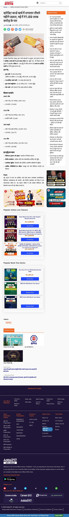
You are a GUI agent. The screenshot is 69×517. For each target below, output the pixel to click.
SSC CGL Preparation (7, 440)
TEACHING (19, 430)
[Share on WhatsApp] (5, 29)
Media (44, 423)
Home (5, 7)
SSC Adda (28, 402)
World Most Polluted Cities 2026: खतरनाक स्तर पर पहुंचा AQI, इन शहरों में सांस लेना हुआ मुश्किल (56, 149)
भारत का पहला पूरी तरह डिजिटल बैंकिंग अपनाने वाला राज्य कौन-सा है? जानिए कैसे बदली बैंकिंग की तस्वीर (57, 92)
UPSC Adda (60, 399)
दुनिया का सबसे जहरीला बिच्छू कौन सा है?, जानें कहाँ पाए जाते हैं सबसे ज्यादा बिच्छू (56, 31)
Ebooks (57, 426)
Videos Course (59, 423)
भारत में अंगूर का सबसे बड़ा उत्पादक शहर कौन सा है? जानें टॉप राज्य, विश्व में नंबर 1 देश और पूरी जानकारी (56, 160)
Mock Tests (58, 417)
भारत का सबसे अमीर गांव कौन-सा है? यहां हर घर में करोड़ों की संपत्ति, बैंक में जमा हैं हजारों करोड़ (56, 63)
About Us (45, 417)
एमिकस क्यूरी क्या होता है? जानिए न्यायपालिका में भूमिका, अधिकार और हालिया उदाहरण (56, 131)
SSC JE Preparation (7, 436)
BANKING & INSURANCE (20, 420)
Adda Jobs (28, 399)
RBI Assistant (7, 444)
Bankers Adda (16, 404)
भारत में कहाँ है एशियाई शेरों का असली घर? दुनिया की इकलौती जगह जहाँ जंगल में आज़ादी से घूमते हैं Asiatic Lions (56, 42)
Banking (8, 322)
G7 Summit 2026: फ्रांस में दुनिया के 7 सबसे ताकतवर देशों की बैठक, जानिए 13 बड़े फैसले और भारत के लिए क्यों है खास (56, 21)
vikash (7, 25)
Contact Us (45, 420)
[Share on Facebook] (16, 29)
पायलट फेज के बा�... (9, 347)
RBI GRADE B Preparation (8, 448)
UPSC (18, 439)
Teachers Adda (17, 399)
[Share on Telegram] (8, 29)
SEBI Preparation (7, 431)
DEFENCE (19, 433)
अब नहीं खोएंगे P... (29, 347)
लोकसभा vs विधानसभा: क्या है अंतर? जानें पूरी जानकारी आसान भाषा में (56, 139)
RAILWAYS (19, 427)
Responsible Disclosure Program (12, 509)
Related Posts (8, 330)
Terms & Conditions (46, 509)
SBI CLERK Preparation (7, 426)
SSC (17, 424)
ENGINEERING (21, 436)
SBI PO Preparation (7, 422)
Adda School (50, 403)
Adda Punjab (40, 399)
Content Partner (47, 436)
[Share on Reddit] (12, 29)
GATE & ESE (33, 419)
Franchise (45, 433)
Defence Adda (59, 402)
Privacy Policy (58, 509)
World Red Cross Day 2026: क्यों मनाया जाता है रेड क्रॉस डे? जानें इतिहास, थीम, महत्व (56, 103)
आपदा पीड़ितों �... (8, 363)
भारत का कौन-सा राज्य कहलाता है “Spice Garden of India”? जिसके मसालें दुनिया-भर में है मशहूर (56, 53)
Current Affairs (38, 402)
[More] (37, 3)
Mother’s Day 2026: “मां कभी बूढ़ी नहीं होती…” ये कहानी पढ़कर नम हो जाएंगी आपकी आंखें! (56, 112)
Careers (45, 428)
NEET (31, 425)
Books (57, 429)
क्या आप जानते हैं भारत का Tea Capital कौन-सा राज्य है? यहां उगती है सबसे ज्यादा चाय (57, 73)
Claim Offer (58, 515)
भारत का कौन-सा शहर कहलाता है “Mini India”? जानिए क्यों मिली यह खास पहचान (57, 82)
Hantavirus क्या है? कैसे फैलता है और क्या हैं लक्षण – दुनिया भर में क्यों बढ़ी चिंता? (56, 121)
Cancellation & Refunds (31, 509)
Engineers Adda (50, 399)
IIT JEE (31, 422)
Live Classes (59, 420)
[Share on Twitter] (20, 29)
